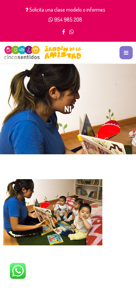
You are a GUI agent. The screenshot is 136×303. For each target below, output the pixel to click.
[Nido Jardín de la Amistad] (43, 52)
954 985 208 (68, 19)
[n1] (52, 211)
